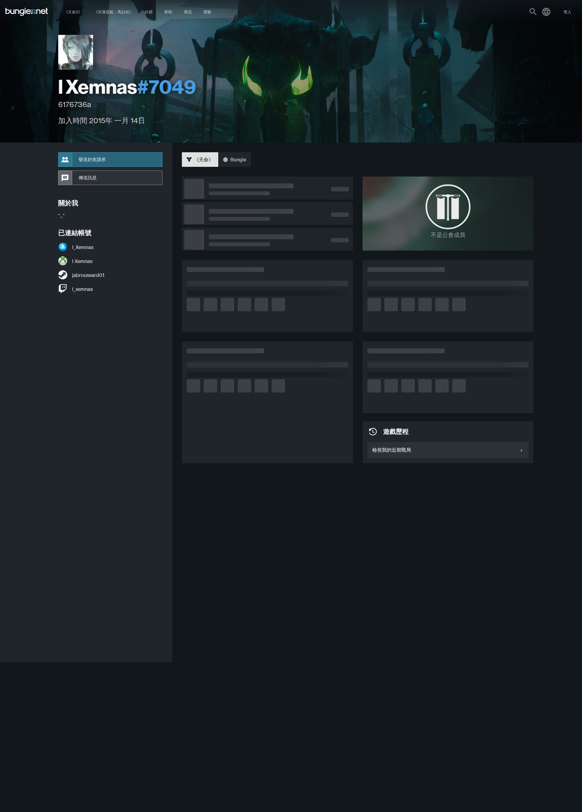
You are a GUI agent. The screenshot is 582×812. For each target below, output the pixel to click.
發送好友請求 (92, 159)
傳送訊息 (88, 177)
